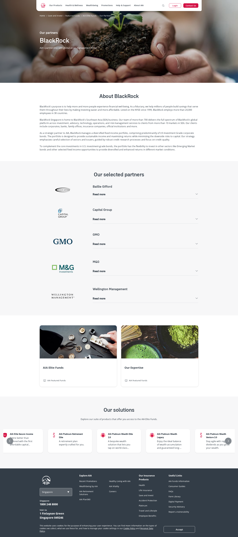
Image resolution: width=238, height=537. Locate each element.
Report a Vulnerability (179, 512)
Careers (112, 491)
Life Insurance (145, 490)
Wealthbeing (92, 5)
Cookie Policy (129, 528)
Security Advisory (177, 506)
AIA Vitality (114, 486)
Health (142, 485)
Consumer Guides (177, 486)
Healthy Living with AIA (119, 481)
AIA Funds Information (179, 481)
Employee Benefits (147, 516)
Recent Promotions (88, 481)
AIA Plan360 (84, 499)
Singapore (47, 492)
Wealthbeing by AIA (88, 486)
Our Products (55, 5)
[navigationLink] (43, 5)
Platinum (143, 505)
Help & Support (123, 5)
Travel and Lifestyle (148, 510)
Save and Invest (146, 495)
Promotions (107, 5)
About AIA (139, 5)
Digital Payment (176, 501)
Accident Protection (148, 500)
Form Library (174, 496)
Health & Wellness (74, 5)
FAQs (171, 491)
